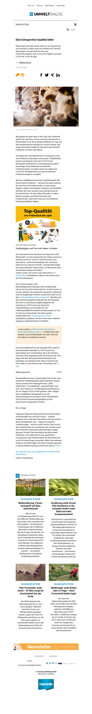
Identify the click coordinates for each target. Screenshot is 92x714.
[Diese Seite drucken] (22, 75)
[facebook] (41, 75)
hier (58, 446)
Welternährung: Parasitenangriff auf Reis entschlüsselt (30, 506)
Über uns (30, 5)
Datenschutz (39, 656)
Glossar (40, 5)
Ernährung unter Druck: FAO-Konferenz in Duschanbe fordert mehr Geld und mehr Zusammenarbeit (63, 509)
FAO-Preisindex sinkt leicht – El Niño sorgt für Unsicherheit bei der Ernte (31, 592)
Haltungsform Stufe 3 (42, 316)
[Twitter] (47, 75)
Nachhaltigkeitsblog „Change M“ (36, 297)
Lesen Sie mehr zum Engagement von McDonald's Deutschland (38, 452)
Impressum (53, 656)
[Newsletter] (46, 646)
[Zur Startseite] (46, 14)
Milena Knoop (25, 62)
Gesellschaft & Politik (30, 499)
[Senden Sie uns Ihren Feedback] (18, 75)
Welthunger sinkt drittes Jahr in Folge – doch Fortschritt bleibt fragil (64, 591)
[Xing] (52, 75)
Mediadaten (49, 5)
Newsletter (61, 5)
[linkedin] (58, 75)
